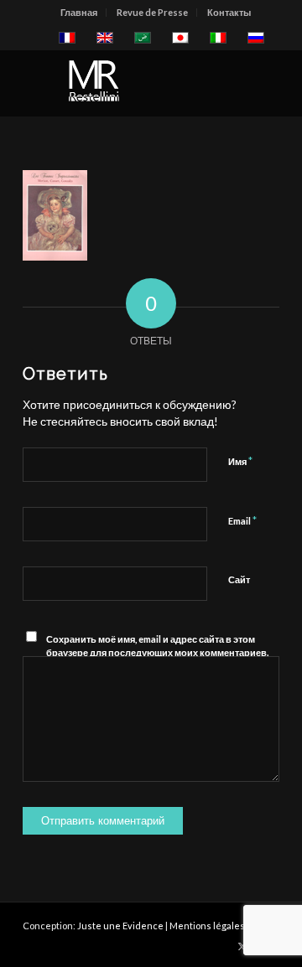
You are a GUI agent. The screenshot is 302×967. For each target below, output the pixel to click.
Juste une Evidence (120, 925)
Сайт (239, 579)
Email (242, 520)
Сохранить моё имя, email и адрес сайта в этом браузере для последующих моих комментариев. (157, 646)
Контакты (229, 12)
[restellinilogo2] (125, 82)
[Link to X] (241, 946)
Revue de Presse (152, 12)
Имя (240, 461)
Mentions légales (207, 925)
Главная (78, 12)
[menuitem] (79, 12)
